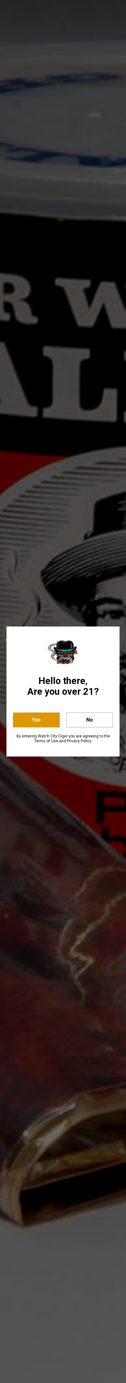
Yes (36, 720)
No (89, 720)
